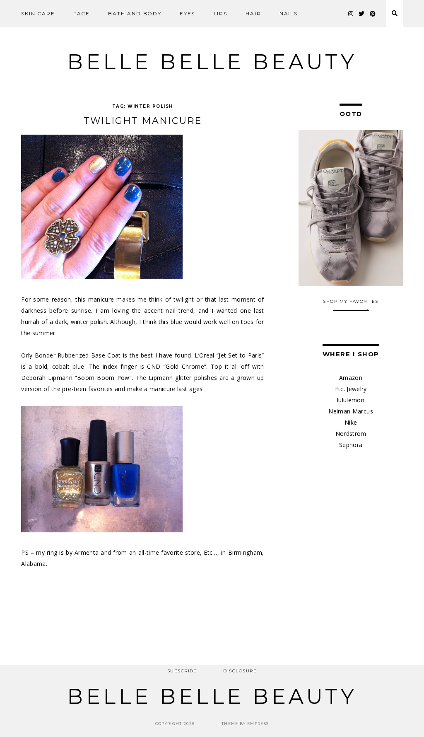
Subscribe (182, 671)
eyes (187, 13)
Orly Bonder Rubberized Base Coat (71, 355)
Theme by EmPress (245, 723)
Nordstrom (350, 433)
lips (220, 13)
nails (288, 13)
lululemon (350, 400)
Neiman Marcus (350, 411)
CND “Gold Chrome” (176, 366)
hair (253, 13)
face (81, 13)
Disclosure (240, 671)
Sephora (350, 445)
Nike (350, 422)
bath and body (134, 13)
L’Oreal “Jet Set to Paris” (229, 355)
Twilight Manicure (143, 120)
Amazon (350, 378)
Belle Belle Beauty (212, 62)
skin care (38, 13)
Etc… (210, 552)
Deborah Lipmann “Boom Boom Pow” (76, 378)
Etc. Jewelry (351, 389)
